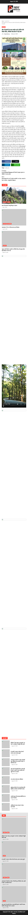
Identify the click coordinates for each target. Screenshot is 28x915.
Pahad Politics (7, 33)
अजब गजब (3, 27)
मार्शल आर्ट (7, 168)
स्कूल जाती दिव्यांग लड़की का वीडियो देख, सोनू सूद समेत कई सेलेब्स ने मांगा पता (14, 239)
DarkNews (20, 912)
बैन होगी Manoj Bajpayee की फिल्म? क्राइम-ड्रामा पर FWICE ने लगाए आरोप (13, 172)
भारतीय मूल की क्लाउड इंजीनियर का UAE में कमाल (6, 798)
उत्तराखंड (4, 832)
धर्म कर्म (4, 855)
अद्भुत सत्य (8, 202)
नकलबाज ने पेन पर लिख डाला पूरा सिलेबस (14, 217)
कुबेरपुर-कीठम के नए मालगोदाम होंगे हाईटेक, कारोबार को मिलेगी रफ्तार (6, 789)
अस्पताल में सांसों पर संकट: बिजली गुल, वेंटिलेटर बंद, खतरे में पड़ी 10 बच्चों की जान (6, 762)
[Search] (24, 17)
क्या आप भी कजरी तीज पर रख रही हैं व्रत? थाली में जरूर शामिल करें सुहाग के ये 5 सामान (6, 771)
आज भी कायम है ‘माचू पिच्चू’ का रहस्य (14, 195)
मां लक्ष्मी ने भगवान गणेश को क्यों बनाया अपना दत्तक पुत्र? (6, 753)
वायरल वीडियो (9, 223)
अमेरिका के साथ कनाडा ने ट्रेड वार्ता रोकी (6, 807)
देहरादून (8, 832)
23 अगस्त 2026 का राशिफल (6, 780)
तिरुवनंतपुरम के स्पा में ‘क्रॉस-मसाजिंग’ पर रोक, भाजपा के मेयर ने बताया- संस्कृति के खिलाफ (13, 178)
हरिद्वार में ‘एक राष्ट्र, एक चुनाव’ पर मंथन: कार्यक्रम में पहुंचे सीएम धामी (6, 744)
